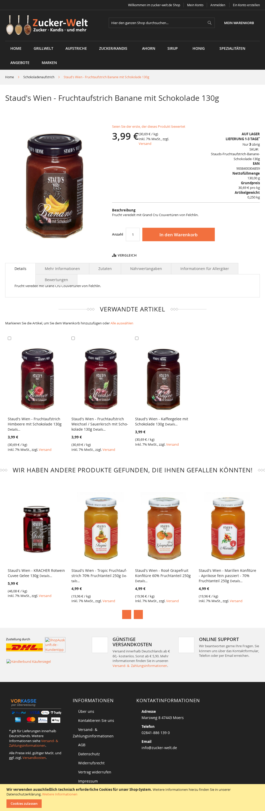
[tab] (20, 268)
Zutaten (105, 268)
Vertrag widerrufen (94, 772)
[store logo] (48, 25)
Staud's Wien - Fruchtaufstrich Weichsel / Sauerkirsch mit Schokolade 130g (99, 424)
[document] (133, 797)
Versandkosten (34, 757)
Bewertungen (56, 279)
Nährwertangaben (146, 268)
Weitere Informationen (59, 794)
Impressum (88, 781)
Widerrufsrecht (91, 762)
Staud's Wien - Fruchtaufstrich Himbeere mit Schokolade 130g (35, 423)
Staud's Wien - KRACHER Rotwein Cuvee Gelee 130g (36, 573)
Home (9, 77)
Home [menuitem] (15, 48)
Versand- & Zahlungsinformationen (140, 665)
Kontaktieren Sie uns (96, 720)
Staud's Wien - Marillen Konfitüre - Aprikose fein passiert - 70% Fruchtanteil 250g (227, 575)
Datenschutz (89, 753)
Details (20, 268)
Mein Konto (195, 5)
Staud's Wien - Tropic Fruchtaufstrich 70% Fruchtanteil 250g (99, 575)
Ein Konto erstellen (246, 5)
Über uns (86, 711)
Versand (145, 143)
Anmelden (217, 5)
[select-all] (122, 323)
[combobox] (162, 23)
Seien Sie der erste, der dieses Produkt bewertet (148, 126)
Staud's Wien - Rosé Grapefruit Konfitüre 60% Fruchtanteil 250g (163, 575)
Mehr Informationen (62, 268)
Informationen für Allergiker (204, 268)
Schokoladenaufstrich (38, 77)
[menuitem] (43, 48)
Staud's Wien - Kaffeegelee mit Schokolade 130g (161, 421)
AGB (81, 744)
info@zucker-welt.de (159, 747)
